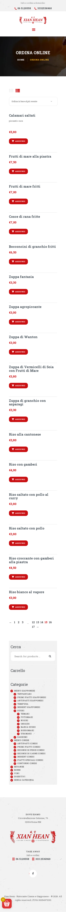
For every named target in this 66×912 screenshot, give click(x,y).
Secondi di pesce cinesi (31, 750)
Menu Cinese (21, 740)
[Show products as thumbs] (11, 90)
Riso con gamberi (23, 464)
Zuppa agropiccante (25, 306)
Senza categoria (24, 780)
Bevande (19, 766)
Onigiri (25, 723)
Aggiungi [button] (20, 141)
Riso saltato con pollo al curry (28, 496)
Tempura (22, 704)
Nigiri (24, 720)
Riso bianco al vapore (26, 592)
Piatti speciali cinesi (30, 760)
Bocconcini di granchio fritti (32, 246)
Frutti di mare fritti (24, 186)
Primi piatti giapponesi (31, 697)
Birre (17, 770)
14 (41, 622)
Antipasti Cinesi (27, 743)
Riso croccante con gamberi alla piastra (31, 560)
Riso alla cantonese (25, 434)
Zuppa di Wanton (23, 337)
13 (37, 622)
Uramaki (26, 733)
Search (51, 656)
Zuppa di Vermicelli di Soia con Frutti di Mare (31, 368)
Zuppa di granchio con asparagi (27, 402)
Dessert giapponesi (28, 707)
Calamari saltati (22, 115)
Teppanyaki (24, 694)
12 (33, 622)
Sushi (20, 710)
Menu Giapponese (24, 690)
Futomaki (27, 717)
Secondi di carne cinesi (31, 753)
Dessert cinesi (25, 756)
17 (33, 627)
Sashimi (22, 737)
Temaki (25, 713)
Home (20, 59)
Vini (16, 773)
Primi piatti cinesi (28, 747)
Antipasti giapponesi (30, 700)
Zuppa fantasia (21, 276)
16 (50, 622)
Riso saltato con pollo (26, 528)
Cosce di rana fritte (24, 216)
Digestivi (19, 776)
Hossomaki (27, 730)
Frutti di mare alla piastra (30, 156)
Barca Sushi (28, 727)
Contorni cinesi (27, 763)
